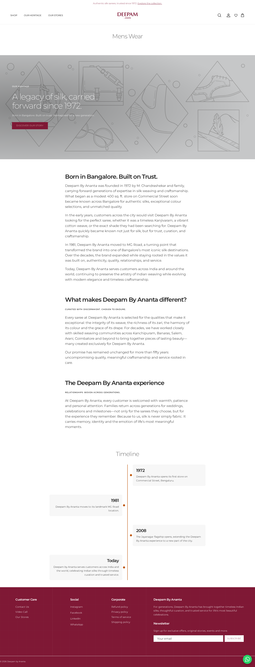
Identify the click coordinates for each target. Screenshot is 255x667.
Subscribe (234, 638)
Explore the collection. (150, 3)
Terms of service (121, 617)
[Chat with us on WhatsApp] (247, 659)
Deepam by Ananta (16, 661)
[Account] (228, 15)
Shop (13, 15)
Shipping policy (120, 622)
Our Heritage (32, 15)
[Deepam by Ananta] (127, 15)
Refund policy (119, 606)
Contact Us (22, 606)
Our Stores (55, 15)
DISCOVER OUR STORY (30, 125)
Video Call (21, 611)
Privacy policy (119, 611)
